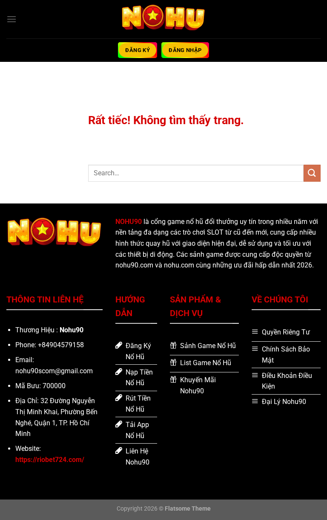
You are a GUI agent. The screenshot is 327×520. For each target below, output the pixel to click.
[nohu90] (163, 19)
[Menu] (11, 19)
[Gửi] (312, 173)
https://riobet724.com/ (49, 460)
